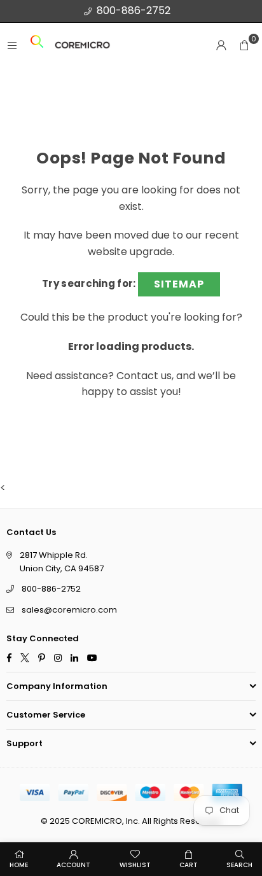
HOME (19, 865)
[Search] (37, 45)
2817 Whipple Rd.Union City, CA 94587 (62, 561)
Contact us (144, 375)
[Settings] (221, 45)
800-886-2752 (133, 10)
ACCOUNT (73, 865)
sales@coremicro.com (69, 610)
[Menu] (12, 45)
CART (188, 865)
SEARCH (239, 865)
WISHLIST (135, 865)
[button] (244, 45)
